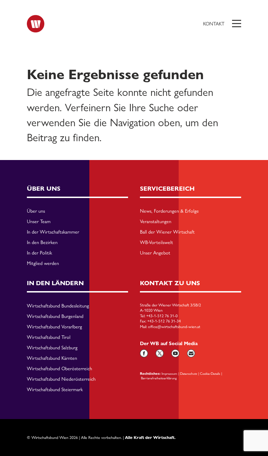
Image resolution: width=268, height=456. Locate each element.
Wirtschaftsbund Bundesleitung (58, 306)
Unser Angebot (155, 253)
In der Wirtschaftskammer (53, 232)
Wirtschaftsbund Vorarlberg (54, 327)
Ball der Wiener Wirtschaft (167, 232)
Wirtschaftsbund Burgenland (55, 316)
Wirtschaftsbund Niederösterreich (61, 379)
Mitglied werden (43, 263)
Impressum (169, 373)
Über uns (36, 211)
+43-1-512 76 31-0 (162, 315)
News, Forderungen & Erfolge (169, 211)
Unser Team (39, 222)
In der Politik (39, 253)
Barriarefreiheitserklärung (159, 377)
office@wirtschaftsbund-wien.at (174, 326)
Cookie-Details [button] (210, 373)
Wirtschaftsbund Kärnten (52, 358)
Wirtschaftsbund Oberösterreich (59, 369)
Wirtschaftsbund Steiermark (55, 390)
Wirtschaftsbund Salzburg (52, 348)
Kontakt (213, 24)
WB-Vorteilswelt (156, 242)
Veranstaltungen (155, 222)
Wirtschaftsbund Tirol (48, 337)
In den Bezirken (42, 242)
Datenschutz (188, 373)
